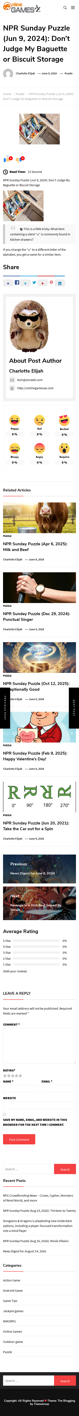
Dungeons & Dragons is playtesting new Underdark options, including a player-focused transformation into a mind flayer (38, 1226)
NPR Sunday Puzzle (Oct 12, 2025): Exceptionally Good (36, 686)
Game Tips (10, 1301)
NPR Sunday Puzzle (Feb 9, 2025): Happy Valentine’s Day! (35, 756)
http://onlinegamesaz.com (35, 388)
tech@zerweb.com (30, 380)
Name (8, 1081)
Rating (9, 1070)
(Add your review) (15, 971)
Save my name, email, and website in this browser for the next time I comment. (35, 1122)
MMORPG (9, 1321)
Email (47, 1081)
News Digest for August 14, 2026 (24, 1251)
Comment (11, 1024)
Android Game (13, 1290)
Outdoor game (13, 1342)
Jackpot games (13, 1311)
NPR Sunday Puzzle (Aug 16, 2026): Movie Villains (36, 1241)
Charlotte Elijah (25, 73)
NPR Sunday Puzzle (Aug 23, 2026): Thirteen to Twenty (39, 1211)
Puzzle (69, 73)
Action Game (11, 1280)
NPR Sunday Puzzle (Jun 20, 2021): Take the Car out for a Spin (36, 826)
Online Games (12, 1331)
